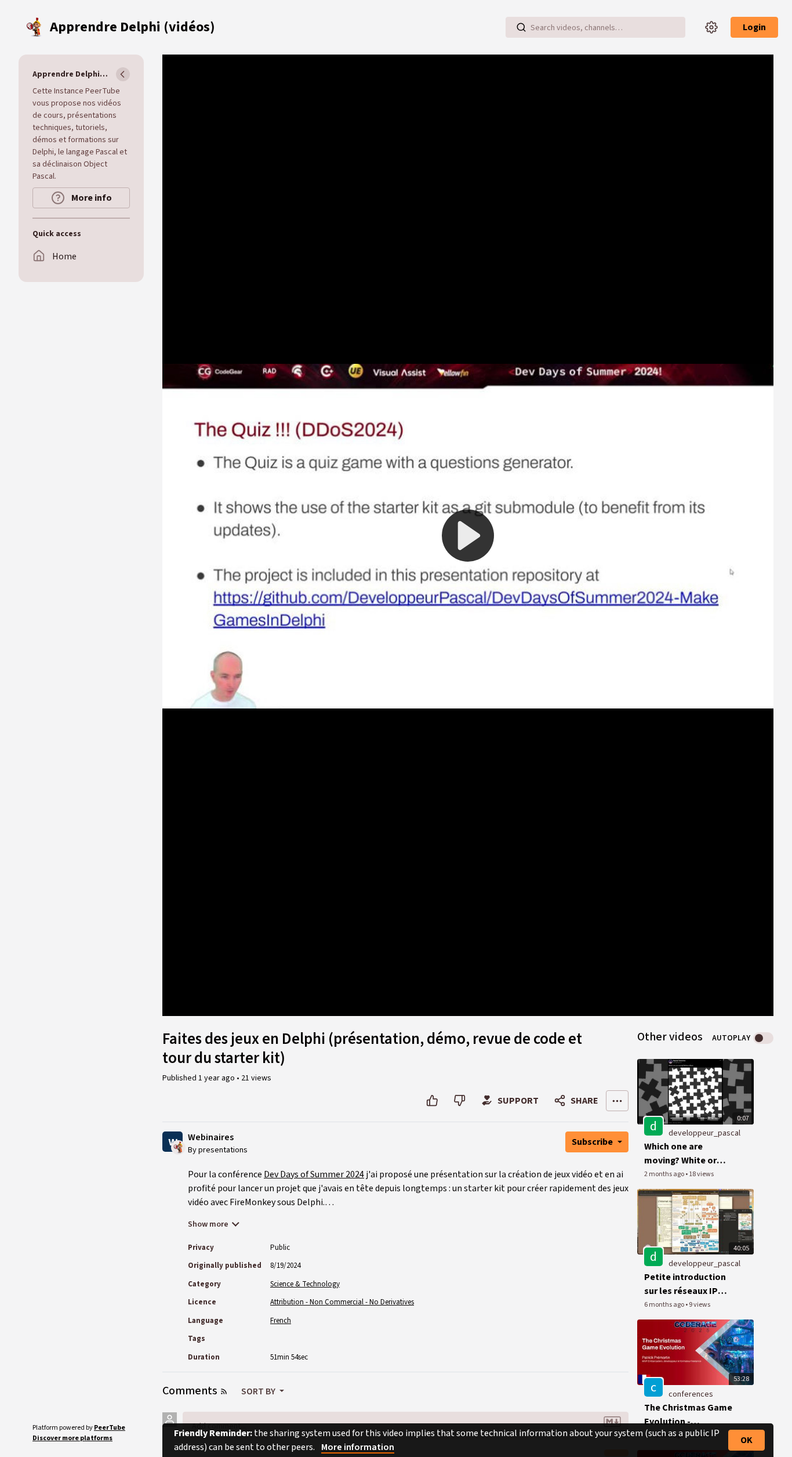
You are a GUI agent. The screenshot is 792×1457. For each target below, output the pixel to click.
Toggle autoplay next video (763, 1038)
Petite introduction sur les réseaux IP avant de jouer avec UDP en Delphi (685, 1284)
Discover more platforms (72, 1438)
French (280, 1320)
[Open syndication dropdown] (223, 1391)
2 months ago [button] (664, 1174)
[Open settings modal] (711, 27)
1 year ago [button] (217, 1078)
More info (91, 197)
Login (754, 27)
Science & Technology (305, 1284)
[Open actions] (617, 1100)
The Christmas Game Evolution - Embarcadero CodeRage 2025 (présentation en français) (688, 1415)
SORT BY (259, 1391)
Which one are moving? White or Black (680, 1153)
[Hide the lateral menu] (123, 74)
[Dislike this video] (459, 1100)
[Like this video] (432, 1100)
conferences (691, 1394)
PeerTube (109, 1428)
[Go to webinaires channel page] (178, 1146)
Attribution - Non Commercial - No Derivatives (342, 1302)
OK (746, 1440)
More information (357, 1447)
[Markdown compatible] (612, 1422)
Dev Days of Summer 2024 (314, 1174)
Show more (208, 1224)
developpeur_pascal (704, 1133)
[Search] (521, 27)
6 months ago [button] (664, 1305)
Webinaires (211, 1137)
